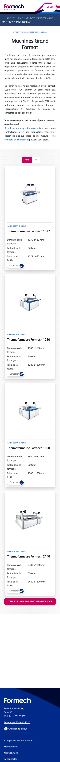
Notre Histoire (11, 753)
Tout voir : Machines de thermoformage (31, 32)
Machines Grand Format (16, 22)
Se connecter (10, 759)
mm (27, 160)
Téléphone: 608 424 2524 (17, 722)
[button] (30, 729)
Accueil (11, 18)
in (36, 160)
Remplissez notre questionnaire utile (23, 128)
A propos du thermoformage (18, 741)
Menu (50, 7)
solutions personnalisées (16, 140)
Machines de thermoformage (35, 18)
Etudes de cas (11, 747)
